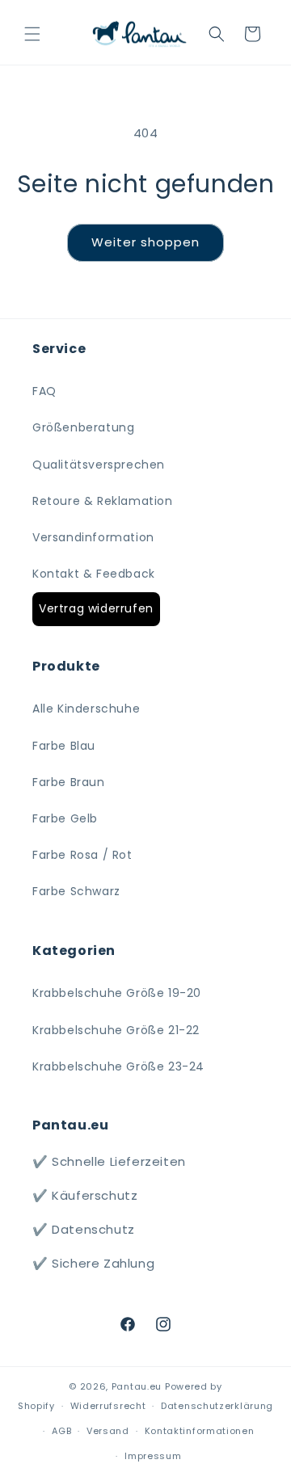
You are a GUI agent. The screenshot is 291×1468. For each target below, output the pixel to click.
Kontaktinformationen (200, 1430)
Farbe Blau (63, 746)
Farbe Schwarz (76, 891)
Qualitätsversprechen (98, 464)
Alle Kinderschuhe (86, 708)
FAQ (44, 391)
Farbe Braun (68, 782)
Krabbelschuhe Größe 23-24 (118, 1066)
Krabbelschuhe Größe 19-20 (116, 993)
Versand (107, 1430)
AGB (61, 1430)
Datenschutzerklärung (217, 1405)
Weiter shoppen (145, 241)
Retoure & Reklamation (102, 501)
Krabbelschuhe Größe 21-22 (116, 1030)
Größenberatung (83, 427)
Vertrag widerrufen (96, 608)
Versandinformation (93, 537)
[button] (32, 34)
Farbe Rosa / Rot (82, 855)
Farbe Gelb (65, 818)
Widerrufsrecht (108, 1405)
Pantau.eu (137, 1386)
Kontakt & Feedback (93, 574)
